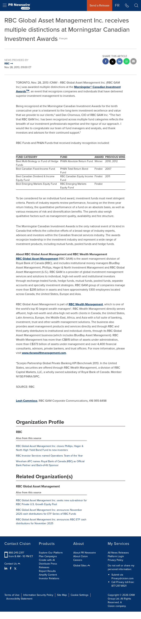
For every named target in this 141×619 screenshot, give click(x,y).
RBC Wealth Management (86, 304)
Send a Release (99, 5)
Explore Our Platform (51, 553)
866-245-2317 (16, 553)
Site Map (62, 595)
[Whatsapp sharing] (126, 61)
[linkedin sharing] (119, 61)
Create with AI (47, 560)
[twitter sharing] (112, 62)
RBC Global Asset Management (37, 259)
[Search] (136, 5)
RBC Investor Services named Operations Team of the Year (49, 456)
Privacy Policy (115, 560)
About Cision (80, 556)
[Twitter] (15, 568)
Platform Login (116, 556)
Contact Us (11, 564)
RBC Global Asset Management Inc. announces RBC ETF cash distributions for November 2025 (51, 521)
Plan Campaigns (48, 556)
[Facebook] (10, 568)
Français (63, 38)
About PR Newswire (84, 553)
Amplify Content (48, 575)
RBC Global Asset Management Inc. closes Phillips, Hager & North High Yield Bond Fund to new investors (49, 448)
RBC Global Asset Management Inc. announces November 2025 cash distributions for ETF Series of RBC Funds (49, 512)
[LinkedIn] (6, 568)
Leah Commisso (26, 401)
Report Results (47, 571)
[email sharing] (133, 61)
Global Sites (80, 565)
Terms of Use (11, 595)
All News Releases (118, 553)
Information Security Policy (38, 595)
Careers (77, 560)
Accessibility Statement (19, 599)
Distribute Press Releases (48, 565)
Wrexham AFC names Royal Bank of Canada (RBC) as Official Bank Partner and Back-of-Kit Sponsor (50, 463)
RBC (19, 432)
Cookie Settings (79, 595)
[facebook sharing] (105, 61)
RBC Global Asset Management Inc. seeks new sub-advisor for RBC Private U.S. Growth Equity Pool (51, 502)
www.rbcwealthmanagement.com (44, 353)
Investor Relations (49, 578)
